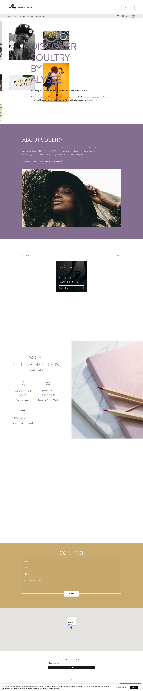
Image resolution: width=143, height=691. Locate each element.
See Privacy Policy (55, 688)
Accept (134, 687)
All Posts (25, 255)
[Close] (140, 687)
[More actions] (84, 266)
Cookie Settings (122, 687)
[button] (128, 7)
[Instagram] (118, 16)
